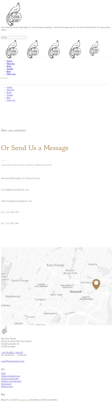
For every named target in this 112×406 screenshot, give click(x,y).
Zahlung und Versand (11, 381)
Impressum (6, 384)
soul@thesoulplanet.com (12, 361)
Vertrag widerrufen (10, 379)
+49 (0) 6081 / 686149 (12, 352)
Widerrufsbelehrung (10, 376)
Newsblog (23, 400)
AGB (3, 373)
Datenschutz (7, 386)
